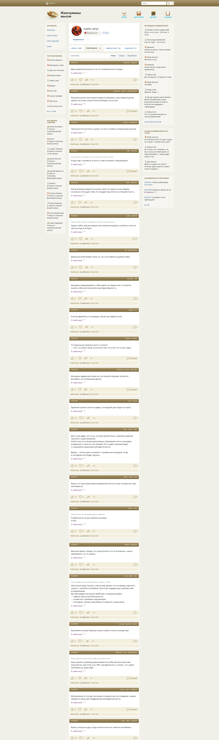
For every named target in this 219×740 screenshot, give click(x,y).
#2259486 (148, 190)
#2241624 (74, 370)
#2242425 (74, 182)
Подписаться (78, 39)
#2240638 (74, 652)
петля (131, 477)
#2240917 (74, 545)
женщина (134, 545)
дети (125, 429)
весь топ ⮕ (51, 111)
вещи (127, 690)
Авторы (153, 12)
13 (75, 564)
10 (75, 613)
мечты (130, 508)
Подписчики (113, 48)
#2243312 (74, 63)
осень (49, 46)
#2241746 (74, 338)
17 (75, 497)
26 (75, 466)
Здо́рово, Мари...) (151, 92)
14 (75, 139)
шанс (129, 401)
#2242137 (74, 279)
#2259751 (148, 197)
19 (75, 418)
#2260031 (148, 182)
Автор (107, 33)
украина (128, 624)
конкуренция (133, 122)
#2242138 (74, 250)
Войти (52, 3)
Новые (113, 56)
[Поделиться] (87, 80)
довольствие (132, 250)
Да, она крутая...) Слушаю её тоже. (158, 77)
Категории (139, 12)
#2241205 (74, 429)
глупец (125, 122)
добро (131, 576)
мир (126, 576)
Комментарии (73, 48)
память (126, 545)
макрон (134, 338)
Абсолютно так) (150, 59)
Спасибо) (147, 84)
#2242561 (74, 122)
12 (75, 80)
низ (136, 310)
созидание (133, 690)
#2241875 (74, 310)
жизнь (126, 477)
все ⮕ (146, 205)
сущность (126, 63)
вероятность (132, 652)
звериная (134, 63)
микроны (128, 338)
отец (135, 429)
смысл (130, 429)
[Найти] (169, 3)
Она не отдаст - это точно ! (155, 42)
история (122, 624)
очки (135, 508)
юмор (127, 182)
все (126, 250)
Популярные (132, 56)
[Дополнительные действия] (92, 80)
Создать (168, 12)
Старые (121, 56)
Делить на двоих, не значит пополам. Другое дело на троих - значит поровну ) (157, 166)
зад (136, 279)
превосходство (132, 91)
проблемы (118, 652)
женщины (117, 91)
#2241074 (74, 508)
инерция (131, 310)
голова (127, 370)
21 (75, 171)
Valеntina (149, 192)
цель (135, 576)
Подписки (130, 48)
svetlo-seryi (90, 29)
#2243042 (74, 91)
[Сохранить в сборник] (80, 80)
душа (128, 721)
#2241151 (74, 477)
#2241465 (74, 401)
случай (123, 91)
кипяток (134, 721)
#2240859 (74, 576)
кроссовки (134, 370)
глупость (134, 182)
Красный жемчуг (93, 33)
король (134, 624)
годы (128, 151)
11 (75, 327)
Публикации (93, 48)
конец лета (52, 35)
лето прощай (53, 41)
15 (75, 111)
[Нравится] (72, 80)
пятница (51, 30)
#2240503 (74, 721)
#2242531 (74, 151)
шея (135, 477)
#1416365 (148, 185)
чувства (134, 216)
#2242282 (74, 216)
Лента (124, 12)
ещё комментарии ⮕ (152, 122)
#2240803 (74, 624)
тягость (134, 151)
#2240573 (74, 690)
